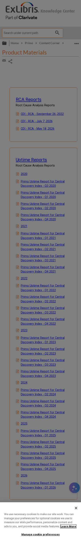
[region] (40, 522)
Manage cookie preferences (40, 534)
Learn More (68, 526)
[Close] (76, 508)
